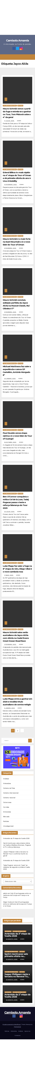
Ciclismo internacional (9, 105)
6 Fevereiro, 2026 (10, 312)
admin (19, 120)
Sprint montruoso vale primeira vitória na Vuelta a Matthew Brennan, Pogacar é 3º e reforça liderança (17, 845)
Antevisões (7, 783)
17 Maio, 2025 (9, 575)
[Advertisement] (17, 17)
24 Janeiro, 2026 (10, 378)
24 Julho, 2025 (9, 511)
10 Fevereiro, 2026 (10, 184)
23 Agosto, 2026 (12, 939)
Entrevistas (7, 812)
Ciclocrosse (7, 802)
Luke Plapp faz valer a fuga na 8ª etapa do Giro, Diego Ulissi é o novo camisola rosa (17, 569)
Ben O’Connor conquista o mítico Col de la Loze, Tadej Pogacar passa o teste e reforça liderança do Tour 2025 (16, 502)
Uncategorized (8, 826)
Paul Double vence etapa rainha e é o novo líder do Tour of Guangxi (17, 436)
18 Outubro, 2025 (10, 442)
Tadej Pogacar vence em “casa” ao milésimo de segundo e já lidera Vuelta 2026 (16, 867)
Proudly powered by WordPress (12, 1024)
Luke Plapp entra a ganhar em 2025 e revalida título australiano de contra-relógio (17, 702)
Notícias (20, 105)
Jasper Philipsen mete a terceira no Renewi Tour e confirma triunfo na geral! (15, 854)
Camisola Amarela (17, 40)
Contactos (17, 1035)
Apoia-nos (27, 1031)
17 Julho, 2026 (9, 120)
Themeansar (17, 1026)
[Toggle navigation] (18, 57)
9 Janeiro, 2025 (9, 708)
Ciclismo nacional (9, 798)
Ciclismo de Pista (9, 788)
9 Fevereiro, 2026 (10, 248)
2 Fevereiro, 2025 (10, 644)
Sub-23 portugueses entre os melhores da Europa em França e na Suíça (17, 895)
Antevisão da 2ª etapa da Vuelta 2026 (16, 860)
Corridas (6, 807)
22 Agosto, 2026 (12, 1000)
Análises (6, 779)
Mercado (6, 816)
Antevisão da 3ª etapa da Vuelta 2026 (16, 838)
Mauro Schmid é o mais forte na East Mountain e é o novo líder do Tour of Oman (16, 242)
